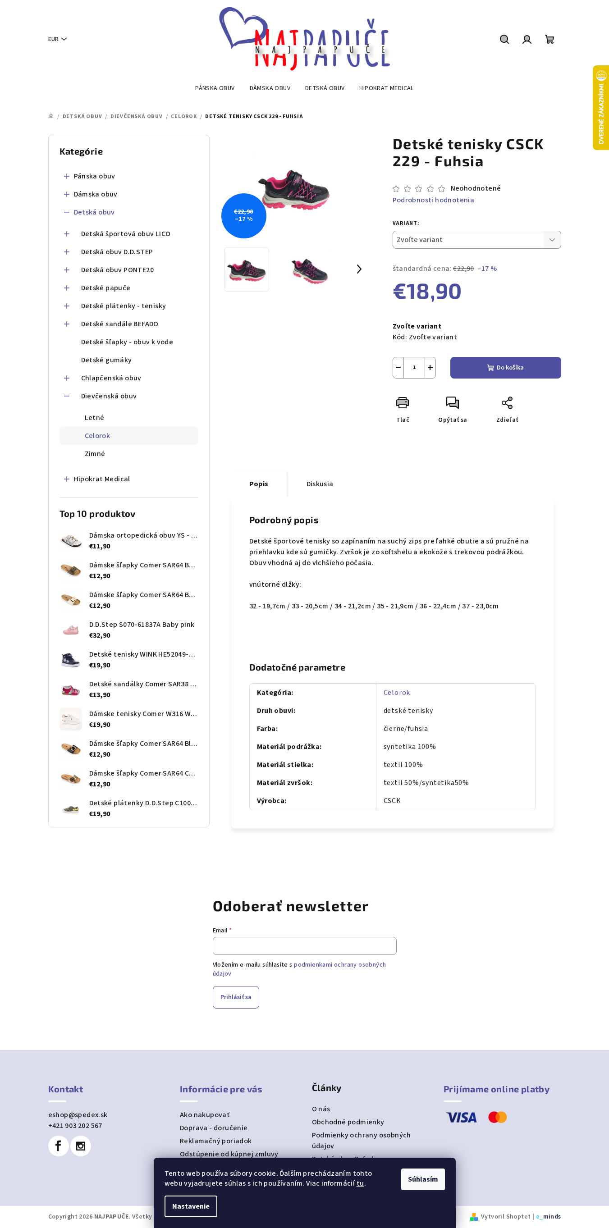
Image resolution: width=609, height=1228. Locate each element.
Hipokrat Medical (102, 479)
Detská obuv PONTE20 (117, 270)
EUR (53, 39)
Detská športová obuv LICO (126, 234)
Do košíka (510, 367)
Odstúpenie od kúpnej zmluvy (229, 1154)
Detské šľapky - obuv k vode (127, 342)
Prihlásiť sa (236, 997)
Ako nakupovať (204, 1115)
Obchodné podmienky (348, 1122)
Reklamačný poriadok (216, 1141)
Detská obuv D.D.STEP (117, 252)
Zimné (95, 454)
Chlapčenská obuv (111, 378)
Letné (95, 418)
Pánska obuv (94, 176)
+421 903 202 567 (75, 1126)
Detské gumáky (106, 360)
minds (552, 1216)
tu (360, 1183)
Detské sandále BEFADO (120, 324)
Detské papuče (106, 288)
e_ (539, 1216)
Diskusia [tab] (320, 484)
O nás (321, 1109)
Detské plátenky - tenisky (123, 306)
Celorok (97, 436)
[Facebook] (58, 1146)
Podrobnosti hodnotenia (434, 200)
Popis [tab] (259, 484)
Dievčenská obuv (109, 396)
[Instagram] (80, 1146)
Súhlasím (423, 1179)
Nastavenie (191, 1206)
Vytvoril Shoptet (506, 1216)
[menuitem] (215, 88)
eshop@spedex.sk (78, 1115)
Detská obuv (94, 212)
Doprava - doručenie (214, 1128)
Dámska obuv (96, 194)
